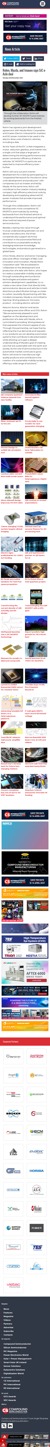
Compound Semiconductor (17, 1344)
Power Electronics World (16, 1355)
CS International (12, 1381)
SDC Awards (10, 1400)
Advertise (8, 1327)
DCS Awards (10, 1396)
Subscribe (9, 1331)
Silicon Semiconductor (15, 1348)
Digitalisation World (14, 1373)
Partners (8, 1324)
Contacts (8, 1335)
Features (8, 1313)
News (6, 1309)
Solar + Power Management (17, 1359)
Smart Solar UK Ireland (15, 1362)
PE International (12, 1388)
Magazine (8, 1316)
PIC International (12, 1384)
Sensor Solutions (12, 1366)
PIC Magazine (10, 1351)
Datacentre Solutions (14, 1370)
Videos (7, 1320)
